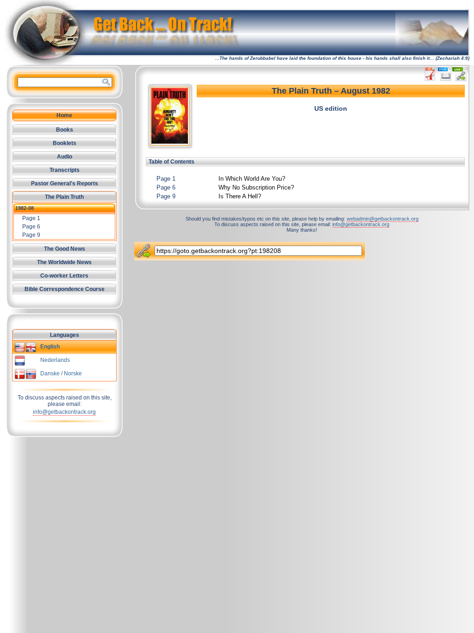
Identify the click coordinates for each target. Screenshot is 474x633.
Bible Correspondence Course (65, 289)
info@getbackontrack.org (64, 412)
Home (64, 115)
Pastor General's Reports (64, 183)
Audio (64, 156)
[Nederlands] (19, 364)
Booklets (64, 143)
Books (64, 130)
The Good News (64, 249)
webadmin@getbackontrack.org (382, 219)
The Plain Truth (64, 197)
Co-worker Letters (64, 275)
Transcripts (65, 170)
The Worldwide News (64, 262)
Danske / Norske (61, 373)
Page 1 (165, 178)
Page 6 (165, 187)
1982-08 (24, 208)
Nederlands (55, 360)
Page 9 (165, 196)
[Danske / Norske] (25, 377)
